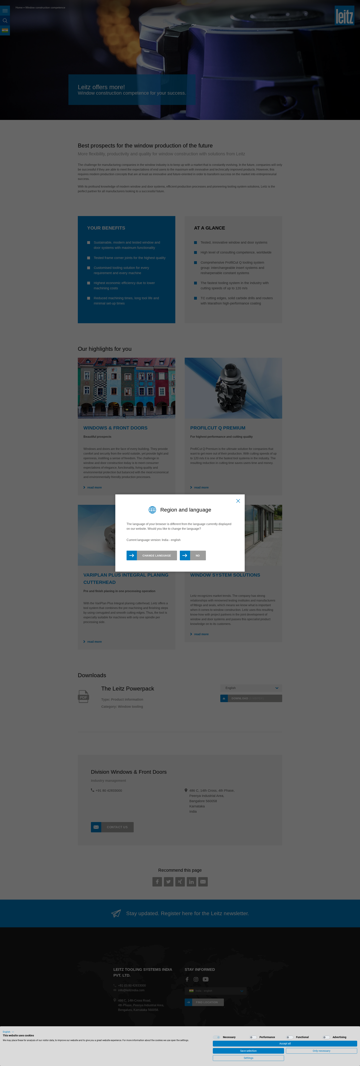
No (198, 555)
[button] (8, 1032)
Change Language (156, 555)
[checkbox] (216, 1037)
